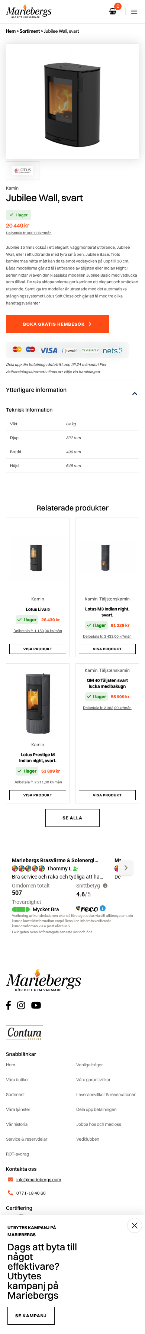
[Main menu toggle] (134, 12)
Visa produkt (37, 649)
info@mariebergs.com (38, 1179)
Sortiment (30, 31)
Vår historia (17, 1124)
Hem (11, 31)
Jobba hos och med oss (98, 1124)
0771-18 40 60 (31, 1193)
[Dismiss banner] (134, 1225)
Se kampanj (31, 1315)
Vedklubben (87, 1139)
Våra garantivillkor (93, 1079)
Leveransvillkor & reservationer (106, 1094)
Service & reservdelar (26, 1139)
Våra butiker (17, 1079)
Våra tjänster (18, 1109)
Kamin (12, 188)
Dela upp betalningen (96, 1109)
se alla (72, 818)
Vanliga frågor (89, 1064)
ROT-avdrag (17, 1154)
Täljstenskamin (114, 599)
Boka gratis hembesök (54, 324)
